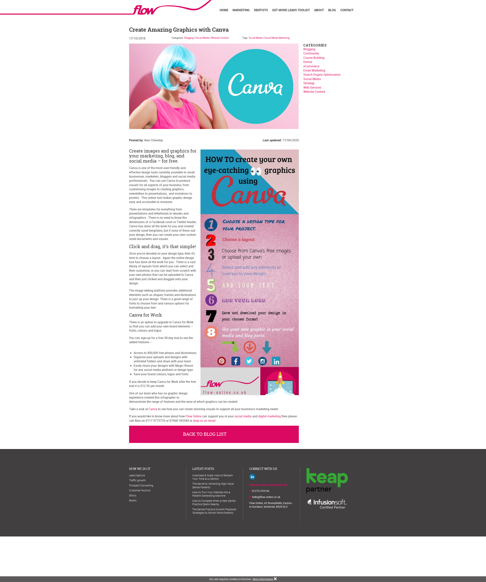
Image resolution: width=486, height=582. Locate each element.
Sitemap (241, 557)
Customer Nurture (139, 490)
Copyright (283, 557)
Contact (346, 10)
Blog (332, 10)
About (319, 10)
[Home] (170, 7)
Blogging (189, 37)
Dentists (261, 10)
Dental (307, 62)
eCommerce (311, 66)
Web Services (312, 87)
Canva (153, 409)
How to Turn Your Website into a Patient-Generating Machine (211, 493)
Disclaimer (298, 557)
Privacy (270, 557)
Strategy (309, 83)
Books (132, 500)
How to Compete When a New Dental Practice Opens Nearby (214, 502)
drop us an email (204, 420)
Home (224, 10)
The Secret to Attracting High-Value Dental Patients (213, 485)
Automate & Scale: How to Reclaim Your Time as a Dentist (212, 477)
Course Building (313, 58)
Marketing (241, 10)
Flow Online (193, 416)
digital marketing (269, 416)
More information (263, 579)
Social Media (202, 37)
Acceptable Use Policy (222, 557)
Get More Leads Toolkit (291, 10)
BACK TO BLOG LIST (204, 434)
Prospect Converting (141, 485)
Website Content (220, 37)
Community (311, 53)
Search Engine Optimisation (322, 74)
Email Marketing (314, 70)
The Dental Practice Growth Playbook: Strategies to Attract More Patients (214, 510)
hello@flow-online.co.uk (266, 497)
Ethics (132, 495)
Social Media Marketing (277, 37)
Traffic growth (137, 480)
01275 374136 (260, 491)
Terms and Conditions (195, 557)
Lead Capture (137, 475)
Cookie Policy (256, 557)
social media (243, 416)
